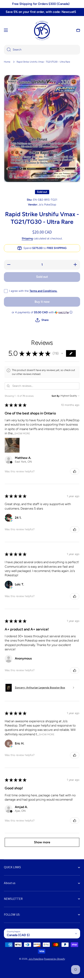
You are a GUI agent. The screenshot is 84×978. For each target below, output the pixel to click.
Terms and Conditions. (43, 291)
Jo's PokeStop (36, 959)
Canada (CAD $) (18, 935)
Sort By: (56, 396)
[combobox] (42, 50)
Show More (22, 433)
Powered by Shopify (54, 959)
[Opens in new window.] (11, 520)
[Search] (7, 50)
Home (7, 61)
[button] (78, 30)
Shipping (27, 238)
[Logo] (42, 30)
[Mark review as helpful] (74, 471)
